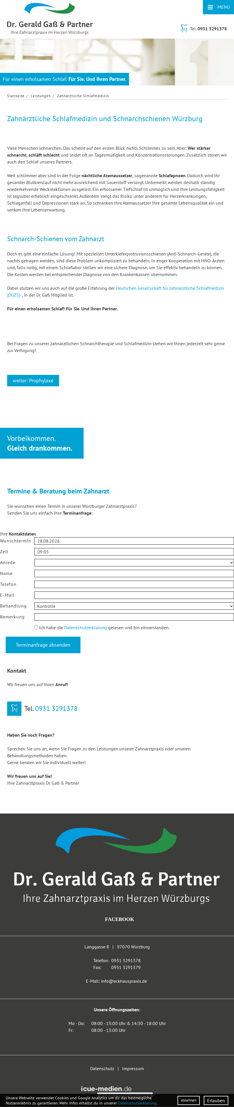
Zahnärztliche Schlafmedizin (83, 95)
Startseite (16, 95)
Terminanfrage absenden (43, 645)
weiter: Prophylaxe (33, 380)
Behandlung (13, 606)
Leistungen (41, 95)
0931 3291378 (212, 28)
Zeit (4, 551)
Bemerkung (12, 617)
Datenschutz (17, 627)
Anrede (7, 562)
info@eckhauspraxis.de (124, 981)
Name (6, 573)
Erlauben (216, 1100)
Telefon (8, 584)
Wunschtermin (15, 540)
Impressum (133, 1068)
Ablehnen (188, 1100)
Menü (218, 7)
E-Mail (7, 595)
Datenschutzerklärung (85, 627)
